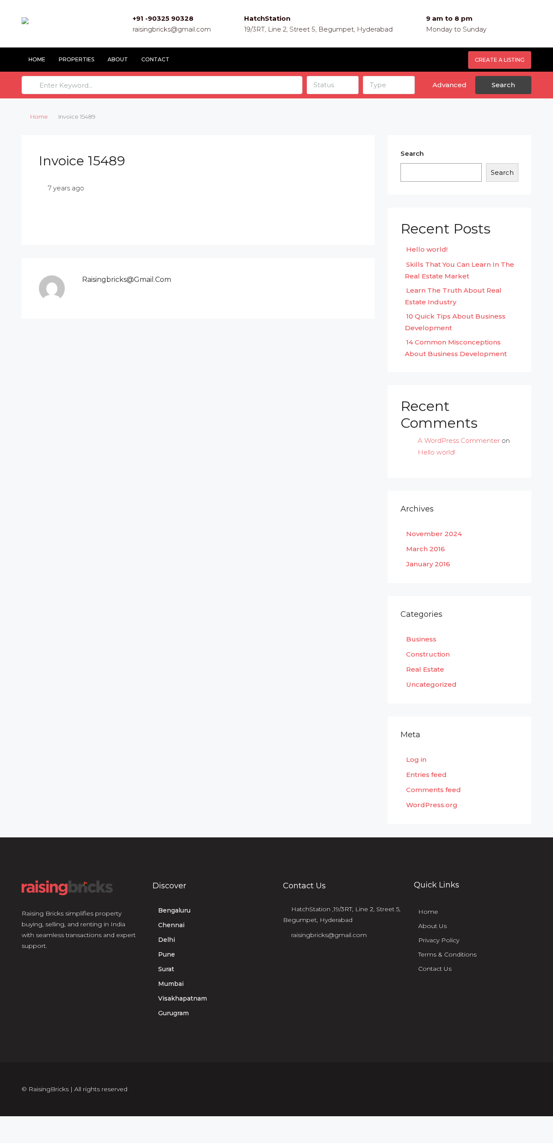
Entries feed (426, 774)
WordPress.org (432, 805)
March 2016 (425, 549)
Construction (428, 654)
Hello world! (427, 249)
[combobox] (333, 85)
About (118, 59)
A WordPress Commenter (459, 440)
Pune (166, 954)
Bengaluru (174, 910)
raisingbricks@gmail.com (172, 29)
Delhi (166, 940)
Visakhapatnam (182, 998)
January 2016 (428, 564)
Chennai (171, 925)
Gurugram (173, 1013)
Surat (166, 969)
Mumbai (171, 984)
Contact (155, 59)
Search (503, 85)
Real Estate (425, 669)
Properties (76, 59)
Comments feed (433, 790)
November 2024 (434, 534)
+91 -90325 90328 (163, 18)
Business (421, 639)
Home (37, 59)
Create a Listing (499, 60)
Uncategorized (431, 684)
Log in (416, 759)
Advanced (449, 85)
